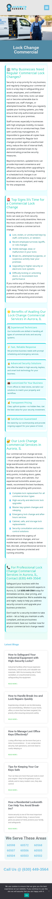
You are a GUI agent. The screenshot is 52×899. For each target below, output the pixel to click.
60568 (38, 845)
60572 (24, 845)
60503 (24, 855)
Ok (26, 895)
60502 (38, 855)
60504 (11, 855)
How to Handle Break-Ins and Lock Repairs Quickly (25, 697)
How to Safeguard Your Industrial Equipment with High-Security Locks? (23, 657)
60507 (11, 850)
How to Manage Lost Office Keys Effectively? (24, 733)
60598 (11, 845)
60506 (24, 850)
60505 (38, 850)
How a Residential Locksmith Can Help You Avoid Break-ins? (25, 805)
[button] (46, 7)
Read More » (13, 684)
